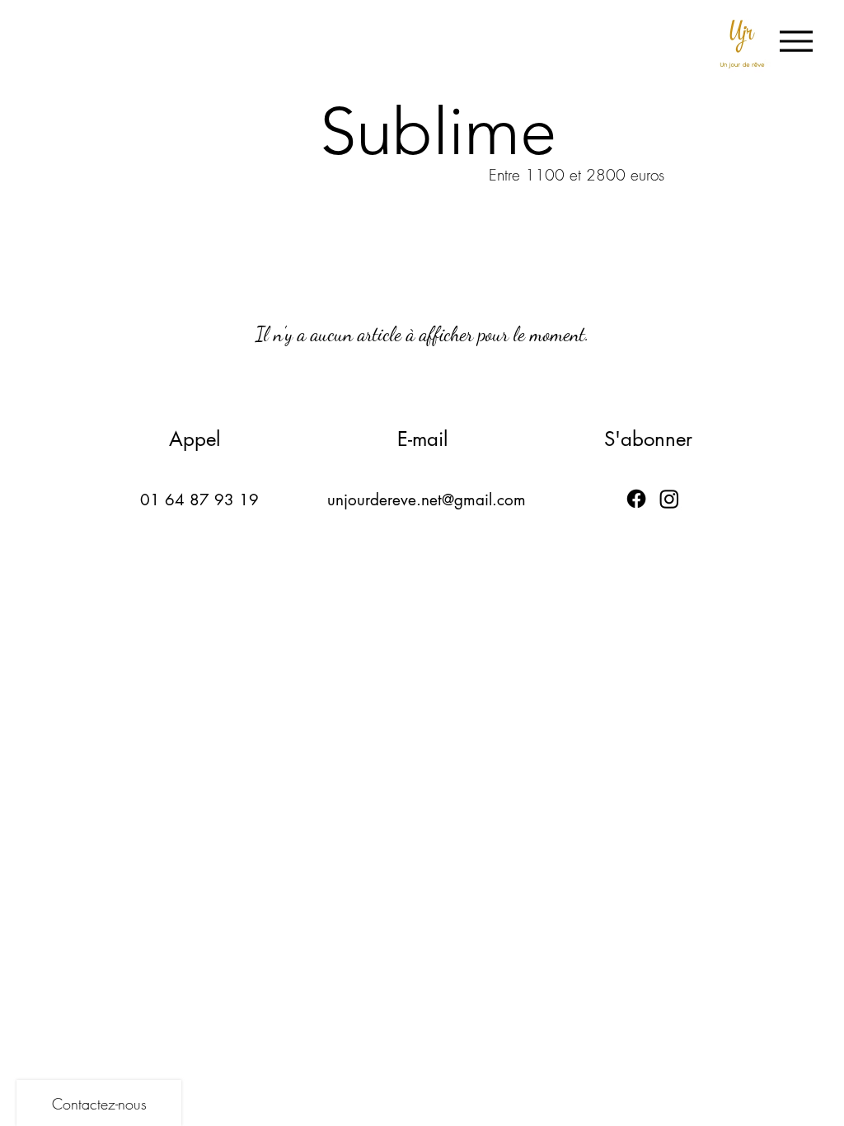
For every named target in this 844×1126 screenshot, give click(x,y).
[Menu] (798, 41)
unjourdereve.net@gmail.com (426, 500)
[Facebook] (636, 498)
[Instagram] (669, 498)
